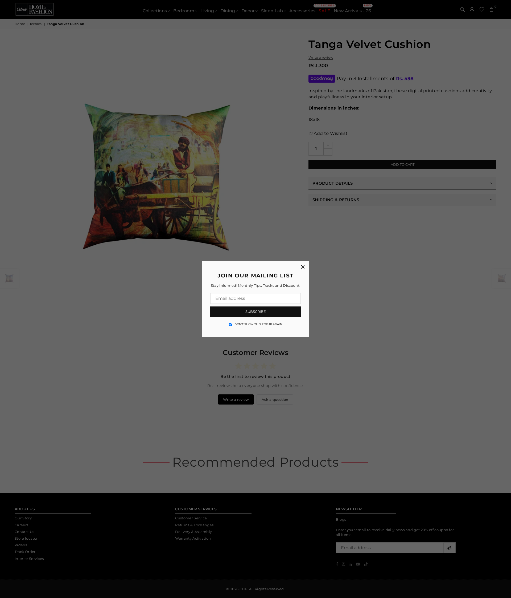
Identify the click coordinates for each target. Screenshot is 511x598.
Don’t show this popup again (258, 324)
